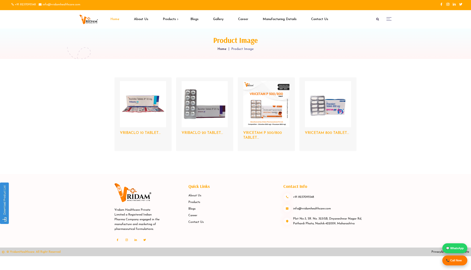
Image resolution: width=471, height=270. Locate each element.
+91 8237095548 (25, 4)
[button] (389, 18)
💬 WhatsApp (455, 248)
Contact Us (319, 19)
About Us (141, 19)
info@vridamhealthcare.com (61, 4)
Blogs (194, 19)
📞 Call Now (454, 260)
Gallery (218, 19)
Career (243, 19)
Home (114, 19)
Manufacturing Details (280, 19)
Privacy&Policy (441, 251)
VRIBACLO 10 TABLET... (140, 133)
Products (169, 19)
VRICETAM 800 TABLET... (327, 133)
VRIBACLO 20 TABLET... (202, 133)
